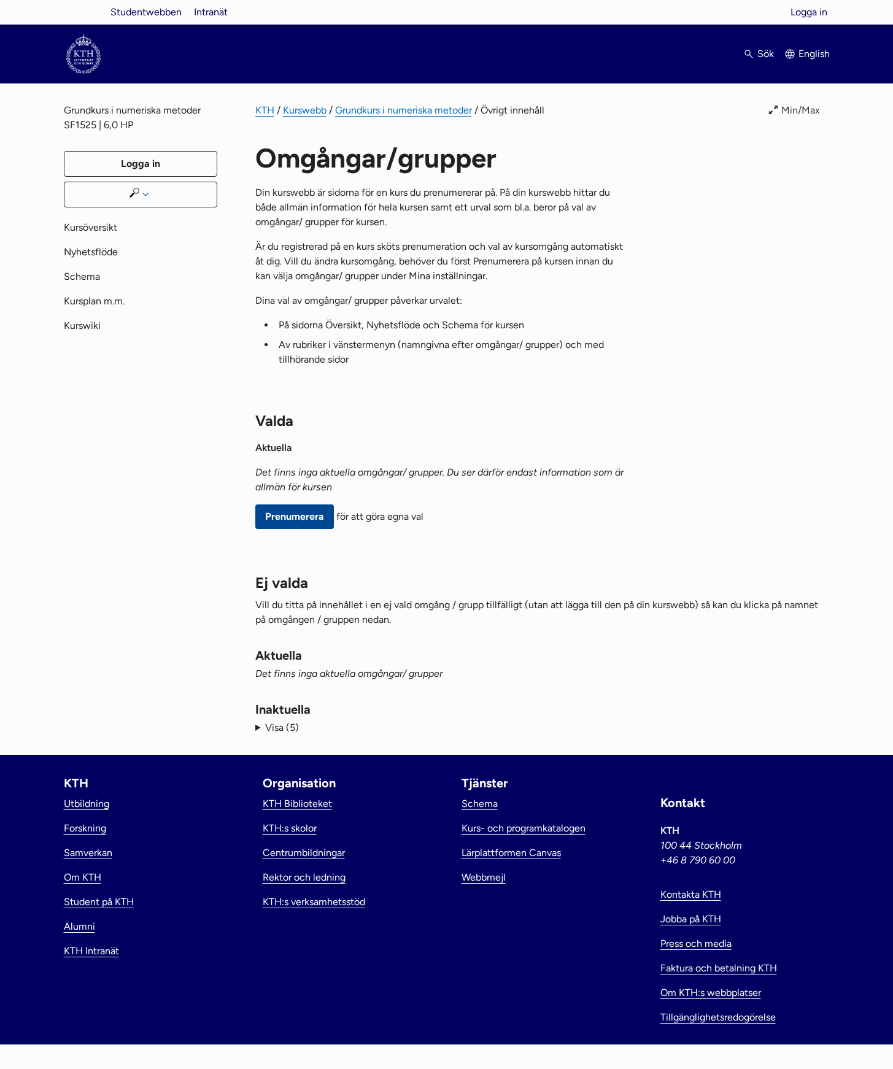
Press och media (696, 943)
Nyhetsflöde (91, 252)
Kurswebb (305, 110)
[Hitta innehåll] (140, 194)
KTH (264, 110)
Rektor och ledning (304, 877)
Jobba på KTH (690, 919)
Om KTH (82, 877)
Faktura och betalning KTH (718, 968)
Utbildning (86, 803)
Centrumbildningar (304, 853)
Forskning (85, 828)
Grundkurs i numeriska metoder (403, 110)
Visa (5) (282, 727)
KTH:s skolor (290, 828)
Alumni (79, 926)
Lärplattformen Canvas (511, 853)
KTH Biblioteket (297, 803)
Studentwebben (146, 12)
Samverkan (88, 853)
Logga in (809, 12)
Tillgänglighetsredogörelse (718, 1017)
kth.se (83, 12)
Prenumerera (294, 516)
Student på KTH (99, 902)
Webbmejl (484, 877)
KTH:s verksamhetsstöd (314, 902)
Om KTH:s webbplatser (710, 992)
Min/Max (800, 110)
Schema (82, 276)
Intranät (211, 12)
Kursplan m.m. (94, 301)
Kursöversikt (90, 227)
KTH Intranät (91, 951)
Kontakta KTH (690, 894)
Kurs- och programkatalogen (524, 828)
